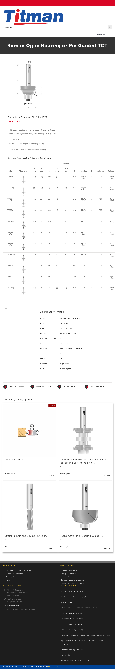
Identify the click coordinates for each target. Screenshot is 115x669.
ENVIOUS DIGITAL (53, 666)
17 (68, 328)
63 (72, 333)
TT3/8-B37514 (78, 349)
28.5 (68, 318)
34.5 (72, 318)
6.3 (63, 338)
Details (53, 476)
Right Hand (64, 364)
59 (66, 333)
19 (71, 328)
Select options (10, 474)
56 (64, 333)
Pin (61, 349)
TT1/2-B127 (67, 349)
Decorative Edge (14, 459)
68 (75, 333)
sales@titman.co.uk (14, 605)
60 (69, 333)
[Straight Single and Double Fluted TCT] (29, 507)
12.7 (61, 323)
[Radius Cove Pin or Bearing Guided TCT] (85, 507)
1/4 (65, 344)
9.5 (67, 323)
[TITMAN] (33, 10)
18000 (62, 369)
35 (75, 318)
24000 (68, 369)
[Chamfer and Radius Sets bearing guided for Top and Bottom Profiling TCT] (85, 430)
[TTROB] (29, 84)
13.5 (65, 328)
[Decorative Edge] (29, 430)
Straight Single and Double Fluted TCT (26, 536)
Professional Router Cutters (40, 158)
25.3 (64, 318)
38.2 (78, 318)
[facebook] (4, 1)
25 (61, 318)
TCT (61, 359)
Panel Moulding (23, 158)
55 (61, 333)
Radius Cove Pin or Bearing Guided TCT (82, 536)
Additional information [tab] (11, 309)
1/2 (61, 344)
